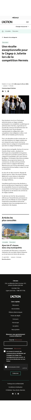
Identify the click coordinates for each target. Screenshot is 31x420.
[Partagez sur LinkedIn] (8, 91)
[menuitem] (22, 26)
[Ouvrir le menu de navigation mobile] (27, 22)
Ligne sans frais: (15, 290)
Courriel (15, 340)
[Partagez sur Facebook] (3, 91)
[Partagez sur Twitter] (5, 91)
